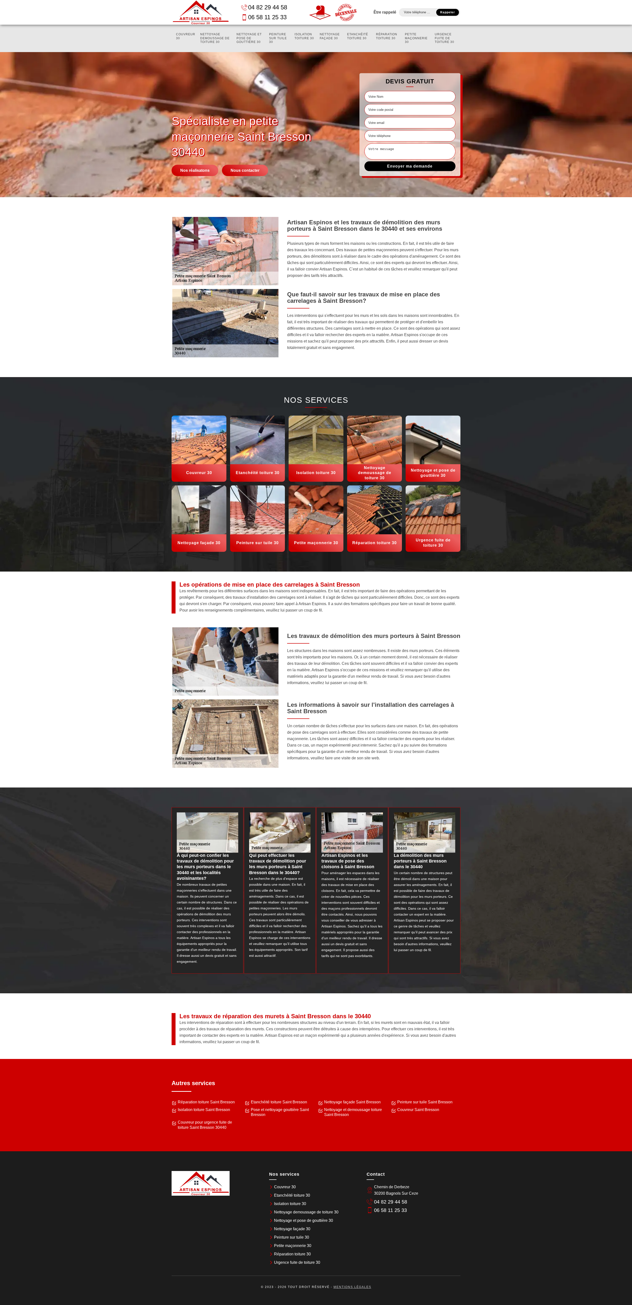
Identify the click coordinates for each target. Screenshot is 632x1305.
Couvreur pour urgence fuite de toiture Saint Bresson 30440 (205, 1125)
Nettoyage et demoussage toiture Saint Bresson (353, 1112)
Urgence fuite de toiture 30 (444, 38)
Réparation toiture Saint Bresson (206, 1102)
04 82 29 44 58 (267, 7)
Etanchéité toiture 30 (357, 36)
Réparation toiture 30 (386, 36)
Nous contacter (245, 170)
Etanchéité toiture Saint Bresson (279, 1102)
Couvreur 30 (185, 36)
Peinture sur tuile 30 (278, 38)
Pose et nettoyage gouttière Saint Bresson (280, 1112)
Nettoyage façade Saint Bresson (352, 1102)
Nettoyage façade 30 (330, 36)
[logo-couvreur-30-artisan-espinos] (200, 12)
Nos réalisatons (195, 170)
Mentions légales (352, 1287)
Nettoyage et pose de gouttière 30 (249, 38)
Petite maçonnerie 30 (416, 38)
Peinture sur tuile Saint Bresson (425, 1102)
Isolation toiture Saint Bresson (204, 1110)
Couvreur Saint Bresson (418, 1110)
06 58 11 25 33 (267, 17)
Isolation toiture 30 (304, 36)
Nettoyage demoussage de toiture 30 (215, 38)
